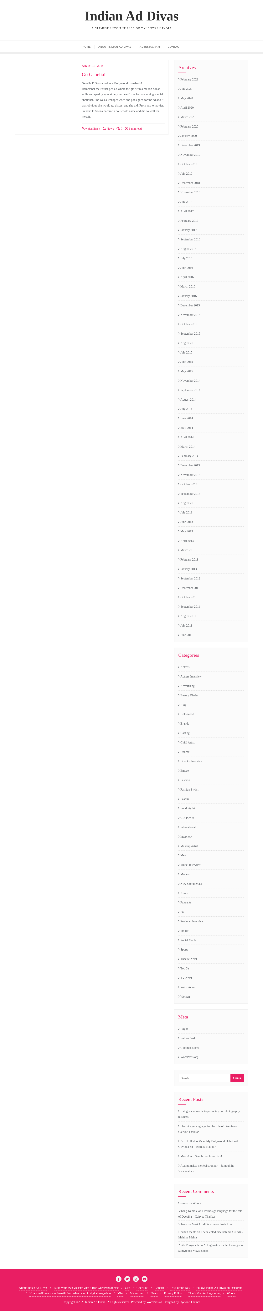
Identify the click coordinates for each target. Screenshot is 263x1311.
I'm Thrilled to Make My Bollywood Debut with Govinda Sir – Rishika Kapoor (208, 1143)
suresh (184, 1203)
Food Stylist (187, 808)
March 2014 (187, 446)
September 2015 (190, 333)
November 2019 (190, 154)
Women (185, 996)
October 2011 (188, 597)
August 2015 (188, 343)
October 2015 (188, 324)
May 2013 (186, 531)
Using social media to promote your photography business (209, 1114)
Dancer (184, 752)
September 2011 (190, 606)
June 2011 (186, 635)
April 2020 (187, 107)
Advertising (187, 686)
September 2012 (190, 578)
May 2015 (186, 371)
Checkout (142, 1287)
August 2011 (188, 616)
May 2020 (186, 98)
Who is (197, 1203)
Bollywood (187, 714)
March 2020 (187, 117)
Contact (159, 1287)
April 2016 (187, 277)
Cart (127, 1287)
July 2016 (186, 258)
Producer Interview (192, 921)
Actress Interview (191, 676)
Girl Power (187, 817)
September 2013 (190, 493)
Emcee (184, 770)
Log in (184, 1028)
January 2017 (188, 230)
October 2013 (188, 484)
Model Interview (190, 864)
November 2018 (190, 192)
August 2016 (188, 248)
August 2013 (188, 503)
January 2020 (188, 135)
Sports (184, 949)
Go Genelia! (94, 74)
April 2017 (187, 211)
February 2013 (189, 559)
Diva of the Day (180, 1287)
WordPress (153, 1302)
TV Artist (186, 977)
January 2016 (188, 296)
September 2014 (190, 390)
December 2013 (190, 465)
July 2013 (186, 512)
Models (184, 874)
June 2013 (186, 522)
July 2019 (186, 173)
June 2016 (186, 267)
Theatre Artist (188, 959)
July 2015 (186, 352)
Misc (120, 1293)
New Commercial (191, 883)
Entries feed (187, 1038)
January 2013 (188, 569)
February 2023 (189, 79)
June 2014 (186, 418)
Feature (184, 799)
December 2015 (190, 305)
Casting (185, 733)
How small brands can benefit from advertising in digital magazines (70, 1293)
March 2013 (187, 550)
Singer (184, 930)
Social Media (188, 940)
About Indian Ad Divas (33, 1287)
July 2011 (186, 625)
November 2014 (190, 380)
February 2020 (189, 126)
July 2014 (186, 408)
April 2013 (187, 540)
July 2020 (186, 88)
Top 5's (184, 968)
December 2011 (190, 588)
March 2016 (187, 286)
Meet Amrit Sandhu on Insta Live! (201, 1156)
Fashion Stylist (189, 789)
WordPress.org (189, 1057)
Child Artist (187, 742)
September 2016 (190, 239)
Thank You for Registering (204, 1293)
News (110, 128)
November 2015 (190, 314)
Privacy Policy (173, 1293)
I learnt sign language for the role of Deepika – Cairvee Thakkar (207, 1129)
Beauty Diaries (189, 695)
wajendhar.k (92, 128)
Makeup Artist (189, 846)
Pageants (185, 902)
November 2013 (190, 474)
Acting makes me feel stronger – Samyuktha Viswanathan (206, 1168)
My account (137, 1293)
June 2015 (186, 361)
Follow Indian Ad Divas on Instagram (219, 1287)
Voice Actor (187, 987)
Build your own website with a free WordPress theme (86, 1287)
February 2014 (189, 456)
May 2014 (186, 427)
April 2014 (187, 437)
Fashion (185, 780)
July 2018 (186, 201)
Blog (183, 704)
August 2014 (188, 399)
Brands (184, 723)
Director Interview (191, 761)
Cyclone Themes (190, 1302)
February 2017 (189, 220)
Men (183, 855)
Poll (182, 911)
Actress (184, 667)
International (188, 827)
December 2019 (190, 145)
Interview (186, 836)
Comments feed (189, 1047)
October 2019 (188, 164)
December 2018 (190, 182)
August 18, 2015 (93, 65)
